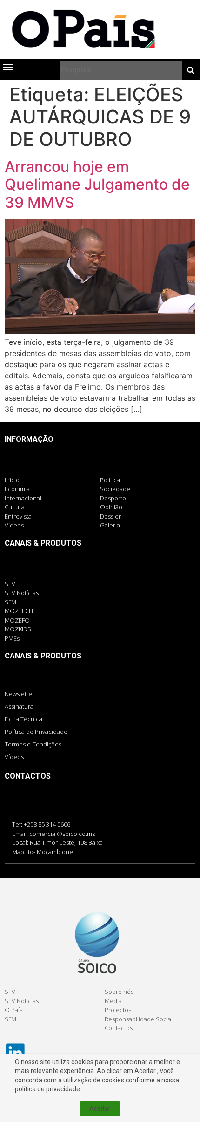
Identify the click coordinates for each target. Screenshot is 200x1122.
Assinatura (19, 706)
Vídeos (14, 757)
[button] (7, 66)
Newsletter (19, 694)
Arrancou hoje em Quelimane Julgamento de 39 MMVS (97, 184)
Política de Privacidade (36, 731)
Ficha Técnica (23, 719)
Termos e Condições (33, 744)
